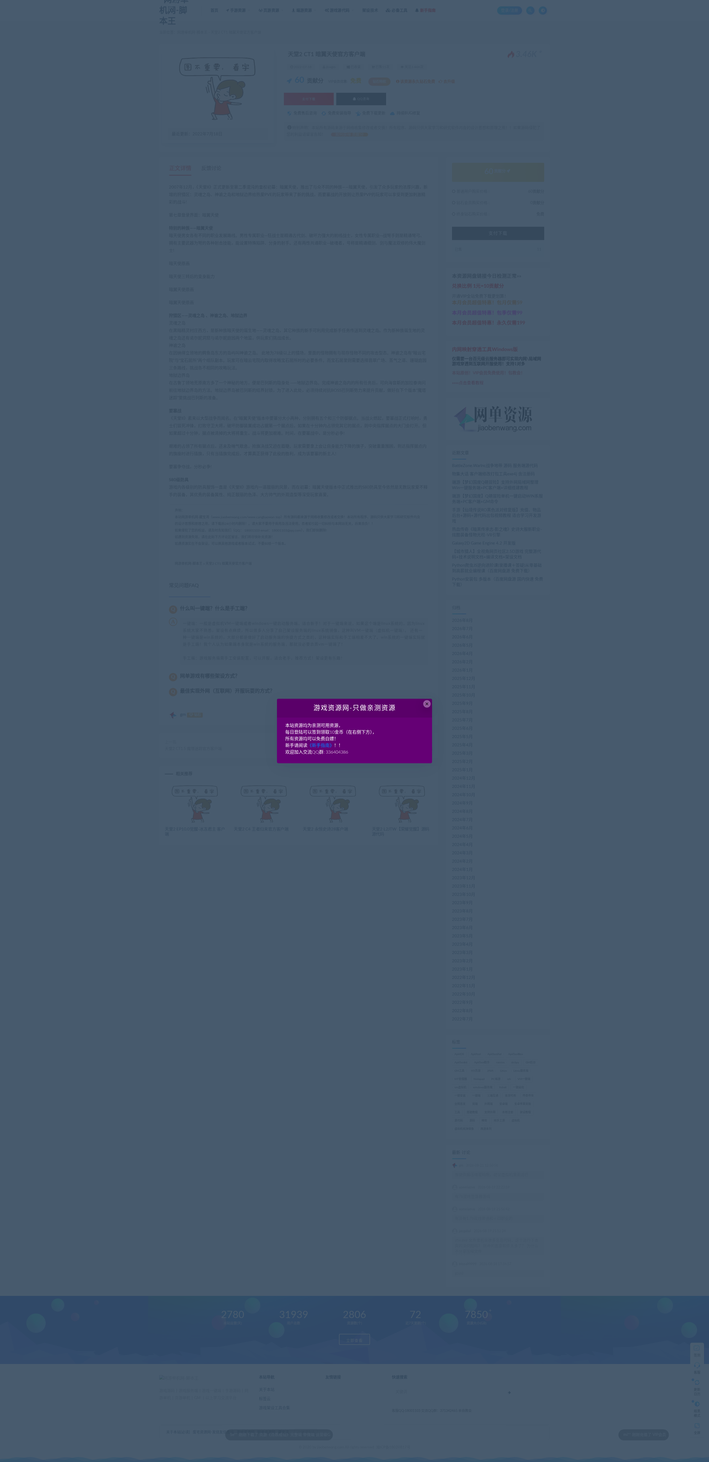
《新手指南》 (320, 745)
